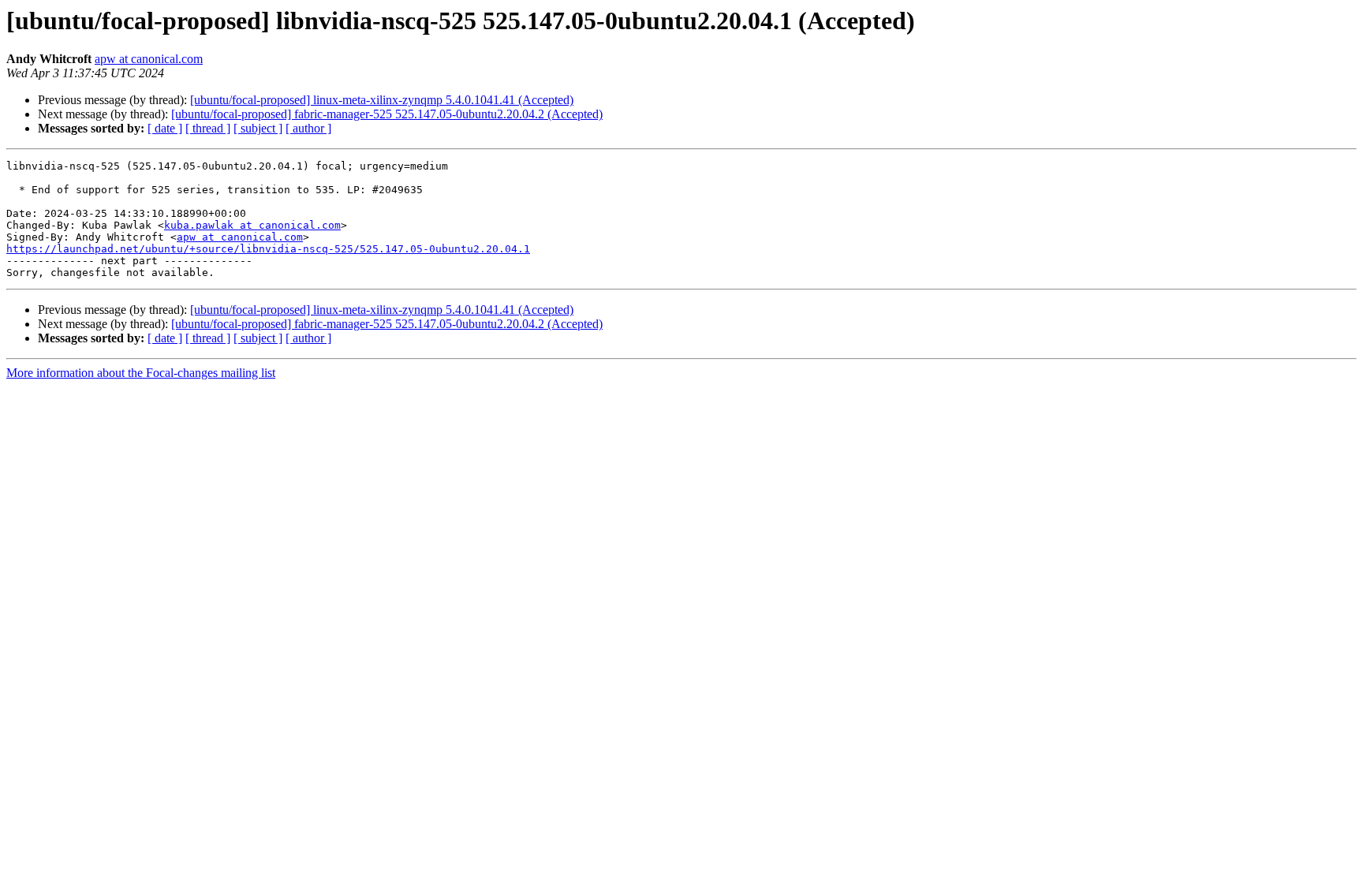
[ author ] (308, 128)
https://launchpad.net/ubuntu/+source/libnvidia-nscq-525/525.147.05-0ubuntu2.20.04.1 (268, 249)
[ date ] (165, 128)
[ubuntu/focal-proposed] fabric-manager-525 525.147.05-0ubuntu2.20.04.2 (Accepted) (387, 114)
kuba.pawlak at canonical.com (252, 225)
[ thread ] (207, 128)
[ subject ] (257, 128)
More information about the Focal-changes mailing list (140, 372)
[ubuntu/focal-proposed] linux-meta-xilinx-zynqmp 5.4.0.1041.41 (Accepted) (381, 99)
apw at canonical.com (149, 58)
